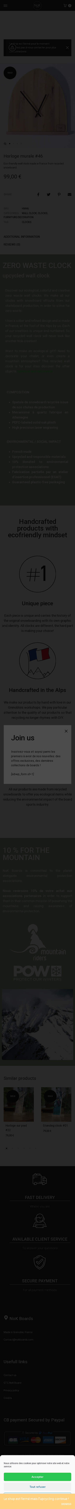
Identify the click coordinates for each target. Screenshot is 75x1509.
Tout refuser (37, 1487)
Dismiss (66, 1504)
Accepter (37, 1477)
